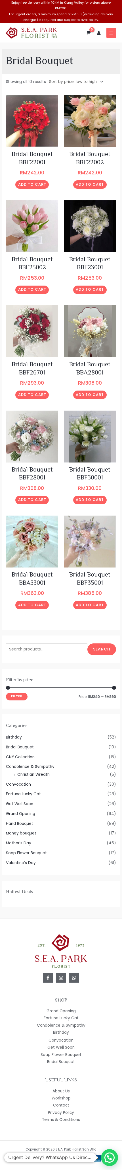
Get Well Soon (19, 804)
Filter (16, 696)
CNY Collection (20, 757)
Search (101, 649)
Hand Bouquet (19, 823)
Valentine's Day (21, 863)
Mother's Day (18, 843)
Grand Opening (20, 813)
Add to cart (32, 184)
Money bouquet (21, 833)
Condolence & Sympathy (30, 766)
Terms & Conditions (61, 1119)
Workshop (61, 1098)
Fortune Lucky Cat (23, 794)
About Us (61, 1091)
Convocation (18, 784)
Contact (61, 1105)
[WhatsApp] (74, 978)
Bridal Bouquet (20, 747)
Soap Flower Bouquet (26, 853)
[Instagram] (61, 978)
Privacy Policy (61, 1112)
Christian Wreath (33, 774)
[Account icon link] (99, 33)
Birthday (14, 737)
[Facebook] (48, 978)
